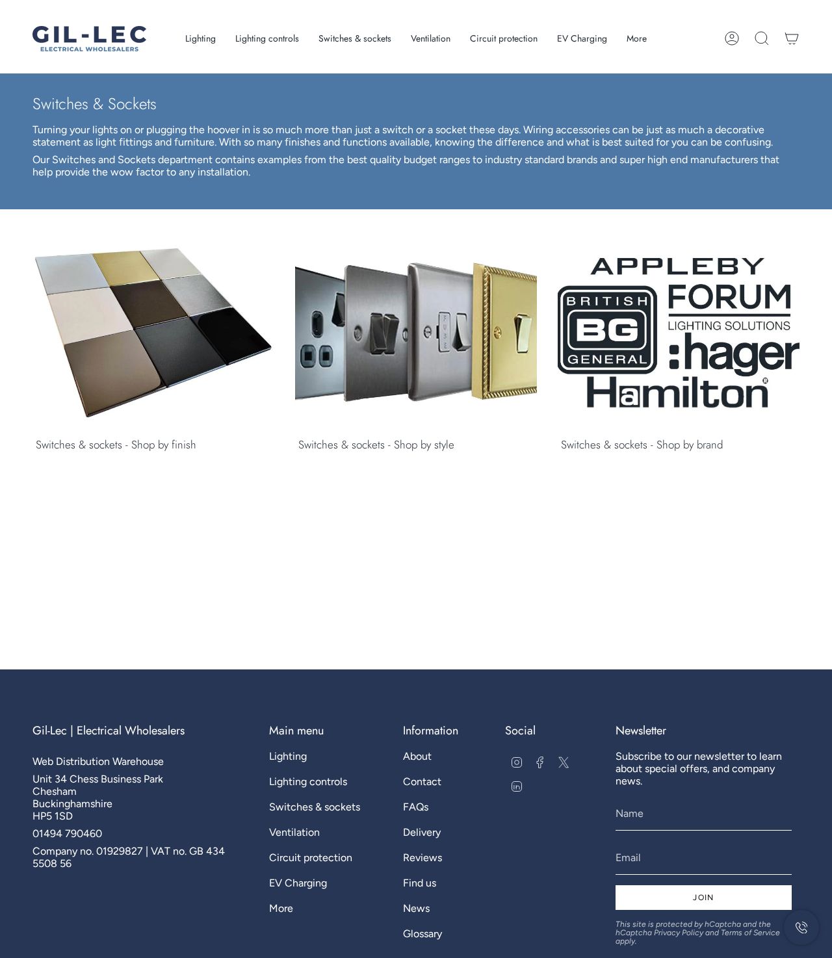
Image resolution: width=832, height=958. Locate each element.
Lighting (288, 756)
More (281, 908)
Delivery (422, 832)
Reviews (422, 857)
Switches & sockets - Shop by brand (642, 444)
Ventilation (294, 832)
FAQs (415, 807)
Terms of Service (750, 932)
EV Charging (298, 883)
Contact (422, 781)
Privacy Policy (678, 932)
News (416, 908)
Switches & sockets (314, 807)
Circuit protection (310, 857)
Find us (419, 883)
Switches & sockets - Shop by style (376, 444)
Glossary (422, 933)
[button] (201, 38)
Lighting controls (308, 781)
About (417, 756)
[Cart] (792, 38)
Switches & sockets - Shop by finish (116, 444)
